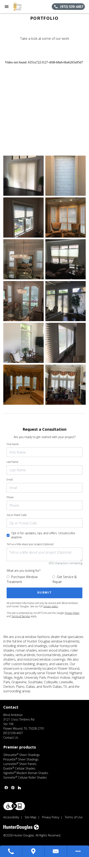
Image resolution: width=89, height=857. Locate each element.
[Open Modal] (23, 176)
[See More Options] (78, 851)
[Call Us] (11, 851)
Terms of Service (20, 616)
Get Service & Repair (64, 579)
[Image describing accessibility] (14, 806)
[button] (6, 6)
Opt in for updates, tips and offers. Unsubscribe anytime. (43, 535)
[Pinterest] (13, 788)
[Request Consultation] (56, 851)
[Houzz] (19, 788)
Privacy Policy (72, 613)
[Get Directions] (33, 851)
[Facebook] (6, 788)
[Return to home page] (25, 6)
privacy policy (50, 606)
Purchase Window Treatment (22, 579)
